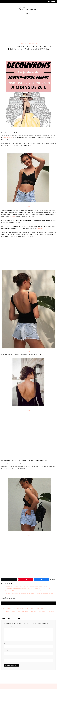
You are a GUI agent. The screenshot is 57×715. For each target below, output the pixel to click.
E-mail (6, 651)
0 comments (28, 603)
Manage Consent (43, 686)
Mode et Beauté (23, 43)
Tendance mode (33, 43)
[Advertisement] (28, 27)
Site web (6, 658)
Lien (28, 206)
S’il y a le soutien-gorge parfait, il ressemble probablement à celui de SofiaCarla (28, 48)
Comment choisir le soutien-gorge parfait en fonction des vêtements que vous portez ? (28, 588)
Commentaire (8, 627)
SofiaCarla (12, 216)
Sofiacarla (39, 228)
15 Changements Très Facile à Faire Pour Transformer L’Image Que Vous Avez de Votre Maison (29, 611)
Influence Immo (20, 686)
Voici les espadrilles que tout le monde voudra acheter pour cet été (23, 590)
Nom (5, 644)
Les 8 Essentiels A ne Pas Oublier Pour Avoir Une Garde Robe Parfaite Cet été (26, 586)
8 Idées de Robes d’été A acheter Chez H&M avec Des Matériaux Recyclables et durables (29, 593)
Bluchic (35, 686)
